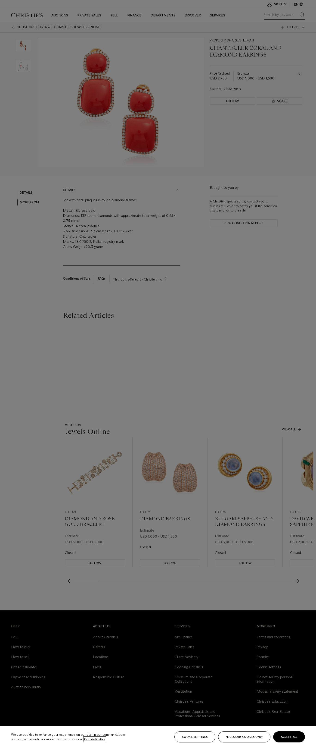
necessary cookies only (244, 737)
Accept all (289, 737)
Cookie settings (195, 737)
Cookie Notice (94, 739)
